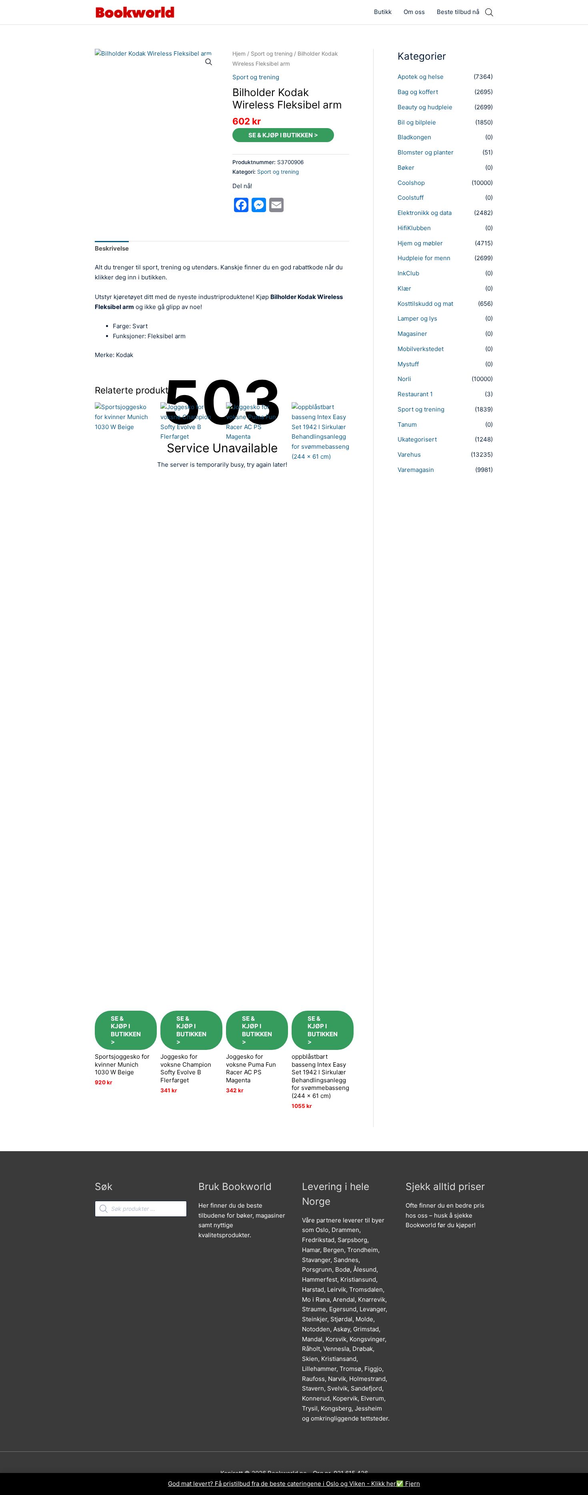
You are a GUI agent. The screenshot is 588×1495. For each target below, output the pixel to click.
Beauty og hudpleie (425, 107)
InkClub (408, 273)
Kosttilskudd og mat (425, 303)
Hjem (239, 53)
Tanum (407, 424)
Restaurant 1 (415, 394)
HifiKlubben (414, 228)
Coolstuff (411, 197)
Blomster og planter (426, 152)
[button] (209, 62)
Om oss (414, 12)
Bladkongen (414, 137)
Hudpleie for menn (424, 258)
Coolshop (411, 183)
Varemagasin (416, 470)
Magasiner (412, 333)
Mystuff (408, 364)
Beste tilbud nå (458, 12)
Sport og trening (271, 53)
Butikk (383, 12)
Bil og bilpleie (417, 122)
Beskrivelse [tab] (112, 248)
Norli (404, 379)
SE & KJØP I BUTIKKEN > (283, 135)
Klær (404, 288)
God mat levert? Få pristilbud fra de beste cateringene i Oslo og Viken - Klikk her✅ (286, 1483)
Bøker (406, 167)
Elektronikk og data (425, 213)
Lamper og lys (417, 318)
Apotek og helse (421, 76)
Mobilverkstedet (421, 349)
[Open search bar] (489, 12)
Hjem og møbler (420, 243)
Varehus (409, 454)
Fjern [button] (412, 1483)
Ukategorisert (417, 439)
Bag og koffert (418, 92)
